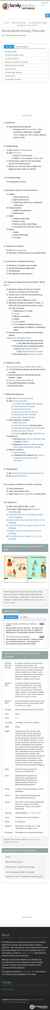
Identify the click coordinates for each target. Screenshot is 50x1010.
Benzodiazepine (26, 447)
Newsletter (20, 1002)
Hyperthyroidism (31, 349)
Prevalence (17, 153)
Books (8, 857)
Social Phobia (10, 76)
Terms (33, 999)
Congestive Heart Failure (23, 458)
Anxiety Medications (19, 476)
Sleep (15, 324)
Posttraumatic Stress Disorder (24, 414)
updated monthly (27, 953)
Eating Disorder (19, 428)
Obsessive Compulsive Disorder (16, 62)
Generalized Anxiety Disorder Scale (22, 367)
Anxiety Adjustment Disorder (24, 406)
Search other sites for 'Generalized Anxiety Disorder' (24, 876)
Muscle (16, 135)
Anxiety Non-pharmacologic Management (28, 473)
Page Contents (22, 46)
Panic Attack (37, 403)
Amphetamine (38, 439)
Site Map (11, 1002)
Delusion (16, 433)
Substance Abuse (35, 354)
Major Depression (20, 422)
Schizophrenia (38, 433)
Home (7, 23)
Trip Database (11, 617)
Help (43, 5)
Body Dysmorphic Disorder (14, 65)
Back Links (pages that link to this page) (20, 872)
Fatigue (16, 313)
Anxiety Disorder (11, 51)
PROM (11, 369)
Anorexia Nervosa (37, 428)
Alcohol (16, 447)
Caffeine (24, 441)
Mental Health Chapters (14, 862)
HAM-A (30, 380)
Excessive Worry (31, 129)
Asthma (41, 455)
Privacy (39, 999)
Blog (27, 1002)
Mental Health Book (19, 23)
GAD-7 (39, 367)
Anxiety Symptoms (12, 58)
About (4, 1002)
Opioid (36, 447)
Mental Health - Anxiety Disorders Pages (20, 867)
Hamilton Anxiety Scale (17, 380)
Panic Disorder (10, 69)
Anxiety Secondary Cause (14, 55)
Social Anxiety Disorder (13, 72)
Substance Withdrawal (31, 444)
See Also (9, 46)
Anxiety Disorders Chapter (38, 23)
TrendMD (23, 617)
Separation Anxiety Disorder (24, 417)
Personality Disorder (21, 425)
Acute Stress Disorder (13, 79)
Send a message (8, 989)
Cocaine (29, 439)
